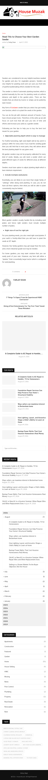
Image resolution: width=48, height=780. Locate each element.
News (25, 682)
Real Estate (25, 702)
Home (25, 661)
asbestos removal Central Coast (13, 728)
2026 (5, 513)
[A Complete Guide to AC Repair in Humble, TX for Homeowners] (24, 335)
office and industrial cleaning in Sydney (15, 748)
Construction (25, 646)
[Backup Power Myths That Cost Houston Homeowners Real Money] (9, 434)
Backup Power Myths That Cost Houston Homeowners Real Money (31, 432)
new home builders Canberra (32, 744)
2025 (5, 605)
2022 (5, 614)
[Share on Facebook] (29, 272)
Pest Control (25, 687)
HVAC (25, 672)
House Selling (25, 667)
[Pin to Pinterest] (33, 272)
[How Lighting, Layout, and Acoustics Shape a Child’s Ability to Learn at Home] (9, 421)
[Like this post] (26, 272)
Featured (25, 651)
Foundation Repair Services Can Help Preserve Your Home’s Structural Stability (30, 392)
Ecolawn (14, 108)
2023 (5, 611)
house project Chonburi (10, 741)
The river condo (32, 758)
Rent (25, 712)
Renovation (25, 707)
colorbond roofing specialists (12, 735)
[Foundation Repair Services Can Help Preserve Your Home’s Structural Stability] (9, 393)
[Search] (46, 22)
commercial (28, 735)
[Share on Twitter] (31, 272)
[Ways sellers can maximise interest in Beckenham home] (9, 407)
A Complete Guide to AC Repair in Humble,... (24, 353)
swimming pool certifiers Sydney (13, 758)
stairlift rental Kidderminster (12, 754)
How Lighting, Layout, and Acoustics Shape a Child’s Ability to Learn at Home (32, 420)
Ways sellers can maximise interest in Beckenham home (31, 405)
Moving (25, 677)
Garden (25, 656)
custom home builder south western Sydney (17, 738)
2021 (5, 618)
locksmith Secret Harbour (11, 744)
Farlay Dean (12, 42)
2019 (5, 624)
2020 (5, 621)
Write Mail (24, 3)
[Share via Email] (35, 272)
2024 (5, 608)
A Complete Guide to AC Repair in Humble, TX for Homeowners (31, 378)
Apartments (25, 641)
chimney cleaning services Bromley (14, 731)
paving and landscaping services (13, 751)
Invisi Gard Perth (27, 741)
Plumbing (25, 692)
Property (25, 697)
